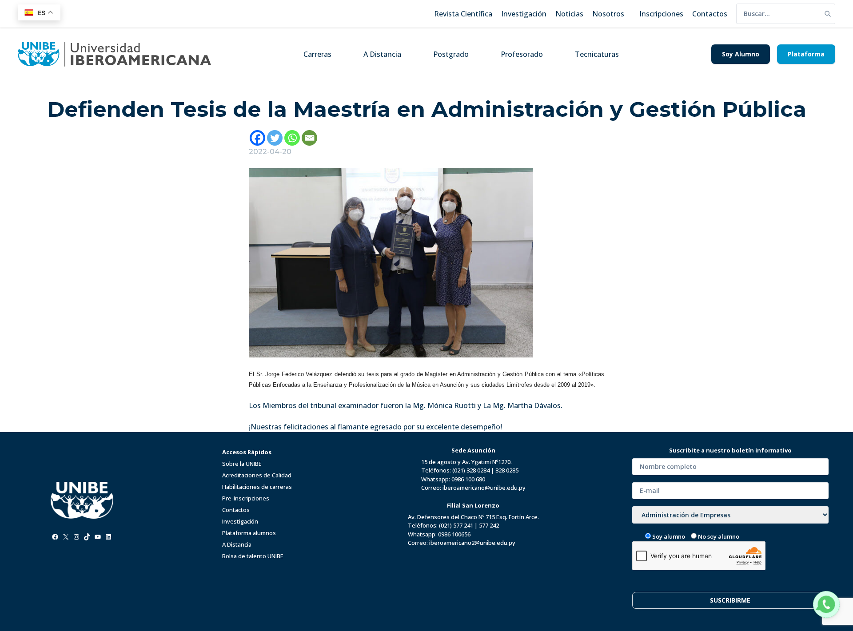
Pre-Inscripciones (245, 498)
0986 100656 (454, 534)
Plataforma (806, 54)
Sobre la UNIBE (242, 464)
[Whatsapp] (292, 138)
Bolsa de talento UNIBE (252, 556)
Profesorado (522, 54)
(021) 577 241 (456, 525)
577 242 (489, 525)
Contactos (236, 510)
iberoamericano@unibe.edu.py (484, 488)
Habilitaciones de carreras (257, 487)
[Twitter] (275, 138)
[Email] (309, 138)
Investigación (240, 521)
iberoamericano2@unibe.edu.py (472, 543)
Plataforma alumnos (249, 533)
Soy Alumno (740, 54)
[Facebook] (257, 138)
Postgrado (451, 54)
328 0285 (506, 470)
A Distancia (382, 54)
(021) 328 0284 (471, 470)
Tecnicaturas (597, 54)
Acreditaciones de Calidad (256, 475)
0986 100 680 (468, 479)
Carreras (317, 54)
